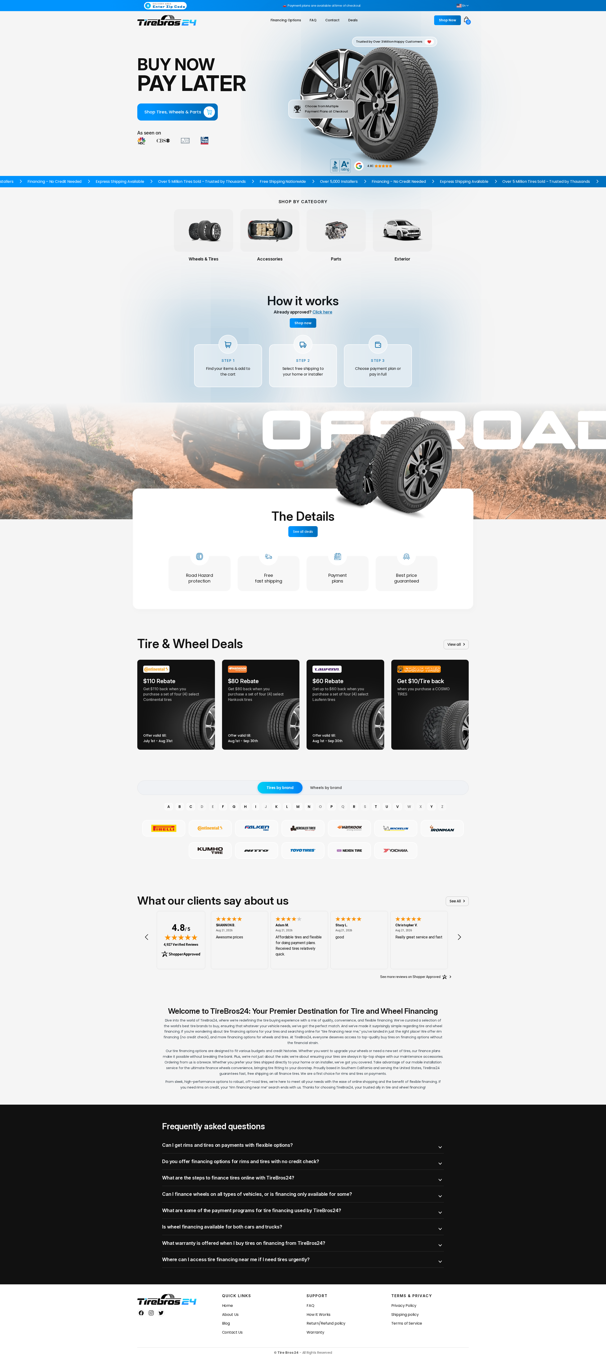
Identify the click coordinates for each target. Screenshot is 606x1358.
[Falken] (256, 828)
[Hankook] (349, 828)
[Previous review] (146, 937)
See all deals (303, 531)
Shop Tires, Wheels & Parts (172, 112)
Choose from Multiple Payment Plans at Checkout (326, 109)
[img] (181, 937)
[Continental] (210, 828)
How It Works (318, 1314)
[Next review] (459, 937)
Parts (336, 258)
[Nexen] (349, 850)
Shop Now (447, 20)
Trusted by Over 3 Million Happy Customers (389, 41)
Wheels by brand (326, 787)
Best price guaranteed (406, 578)
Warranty (315, 1332)
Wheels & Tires (203, 258)
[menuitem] (286, 20)
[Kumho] (210, 850)
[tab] (303, 1145)
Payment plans (337, 578)
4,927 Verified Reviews (181, 944)
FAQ (310, 1305)
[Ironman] (442, 828)
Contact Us (232, 1332)
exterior (402, 258)
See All (455, 901)
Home (227, 1305)
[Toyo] (303, 850)
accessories (269, 258)
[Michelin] (395, 828)
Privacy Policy (403, 1305)
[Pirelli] (163, 828)
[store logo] (166, 20)
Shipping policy (405, 1314)
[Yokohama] (395, 850)
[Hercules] (303, 828)
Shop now (303, 323)
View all (454, 644)
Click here (322, 311)
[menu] (315, 20)
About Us (230, 1314)
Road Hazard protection (199, 578)
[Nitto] (256, 850)
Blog (226, 1323)
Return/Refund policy (326, 1323)
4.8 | (370, 166)
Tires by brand (280, 787)
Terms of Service (406, 1323)
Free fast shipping (268, 578)
